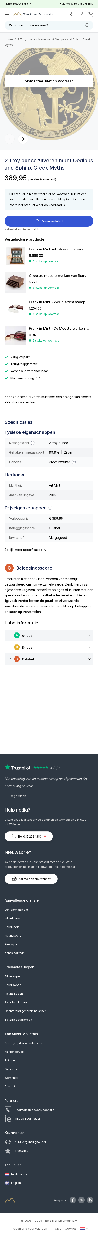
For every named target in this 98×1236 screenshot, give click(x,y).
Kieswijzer (11, 944)
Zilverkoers (12, 918)
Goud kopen (13, 985)
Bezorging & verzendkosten (23, 1043)
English (15, 1183)
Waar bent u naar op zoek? (28, 25)
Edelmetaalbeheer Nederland (34, 1110)
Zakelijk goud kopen (18, 1019)
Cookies (71, 1228)
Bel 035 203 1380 (30, 836)
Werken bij (12, 1077)
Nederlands (18, 1174)
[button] (10, 139)
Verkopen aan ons (17, 909)
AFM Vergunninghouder (30, 1142)
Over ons (11, 1069)
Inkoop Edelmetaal (27, 1118)
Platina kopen (14, 993)
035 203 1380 (85, 3)
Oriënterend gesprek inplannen (25, 1011)
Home (9, 39)
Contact (10, 1086)
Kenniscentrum (15, 953)
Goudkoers (12, 927)
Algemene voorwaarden (30, 1228)
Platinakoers (13, 935)
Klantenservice (15, 1052)
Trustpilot (21, 1150)
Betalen (10, 1060)
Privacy (56, 1228)
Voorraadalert (52, 221)
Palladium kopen (16, 1002)
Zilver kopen (13, 976)
